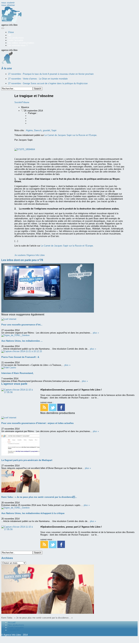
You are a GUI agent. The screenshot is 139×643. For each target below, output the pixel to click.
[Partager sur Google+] (29, 118)
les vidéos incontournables (21, 43)
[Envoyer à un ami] (29, 123)
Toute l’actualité (16, 627)
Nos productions (16, 625)
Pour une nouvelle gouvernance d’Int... (21, 324)
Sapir (53, 130)
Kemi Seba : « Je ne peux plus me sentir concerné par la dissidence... (39, 497)
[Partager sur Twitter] (29, 121)
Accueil (11, 622)
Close (11, 32)
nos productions (16, 38)
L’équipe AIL (14, 630)
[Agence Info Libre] (11, 22)
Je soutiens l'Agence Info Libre (29, 255)
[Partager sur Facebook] (29, 115)
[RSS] (44, 410)
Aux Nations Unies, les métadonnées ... (22, 341)
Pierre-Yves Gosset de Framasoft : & (20, 357)
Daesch (38, 130)
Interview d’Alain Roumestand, (17, 373)
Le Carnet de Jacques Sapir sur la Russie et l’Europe (70, 135)
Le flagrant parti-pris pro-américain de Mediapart (26, 460)
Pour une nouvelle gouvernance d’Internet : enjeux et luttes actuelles (37, 423)
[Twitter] (52, 410)
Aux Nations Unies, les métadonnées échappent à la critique (32, 513)
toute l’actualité (15, 40)
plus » (96, 332)
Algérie (29, 130)
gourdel (46, 130)
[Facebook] (61, 410)
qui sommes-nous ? (17, 45)
